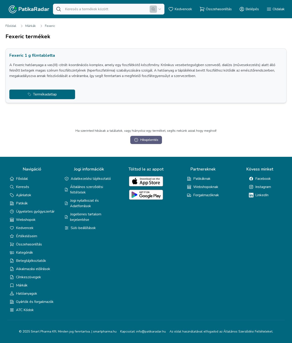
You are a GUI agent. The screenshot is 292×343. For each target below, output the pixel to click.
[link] (146, 75)
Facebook (263, 178)
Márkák (30, 26)
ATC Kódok (25, 309)
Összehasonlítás (29, 244)
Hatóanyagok (26, 293)
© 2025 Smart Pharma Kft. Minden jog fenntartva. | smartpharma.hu (68, 331)
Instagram (263, 186)
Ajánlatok (23, 195)
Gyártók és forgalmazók (35, 301)
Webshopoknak (205, 186)
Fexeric (50, 26)
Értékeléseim (26, 236)
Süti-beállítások (83, 227)
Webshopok (26, 219)
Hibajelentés (149, 140)
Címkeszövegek (28, 277)
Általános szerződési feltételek (86, 189)
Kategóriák (24, 252)
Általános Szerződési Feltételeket (247, 331)
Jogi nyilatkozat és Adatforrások (84, 203)
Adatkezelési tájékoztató (91, 178)
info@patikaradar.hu (151, 331)
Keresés (22, 186)
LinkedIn (262, 195)
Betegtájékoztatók (31, 260)
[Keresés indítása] (153, 9)
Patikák (22, 203)
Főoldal (10, 26)
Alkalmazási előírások (33, 268)
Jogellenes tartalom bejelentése (85, 217)
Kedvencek (25, 227)
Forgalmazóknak (206, 195)
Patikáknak (202, 178)
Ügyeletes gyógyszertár (35, 211)
